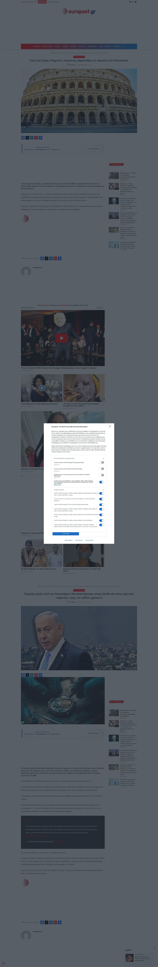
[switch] (101, 462)
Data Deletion (69, 540)
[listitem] (79, 458)
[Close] (110, 427)
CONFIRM (65, 533)
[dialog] (79, 483)
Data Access (79, 540)
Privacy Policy (89, 540)
